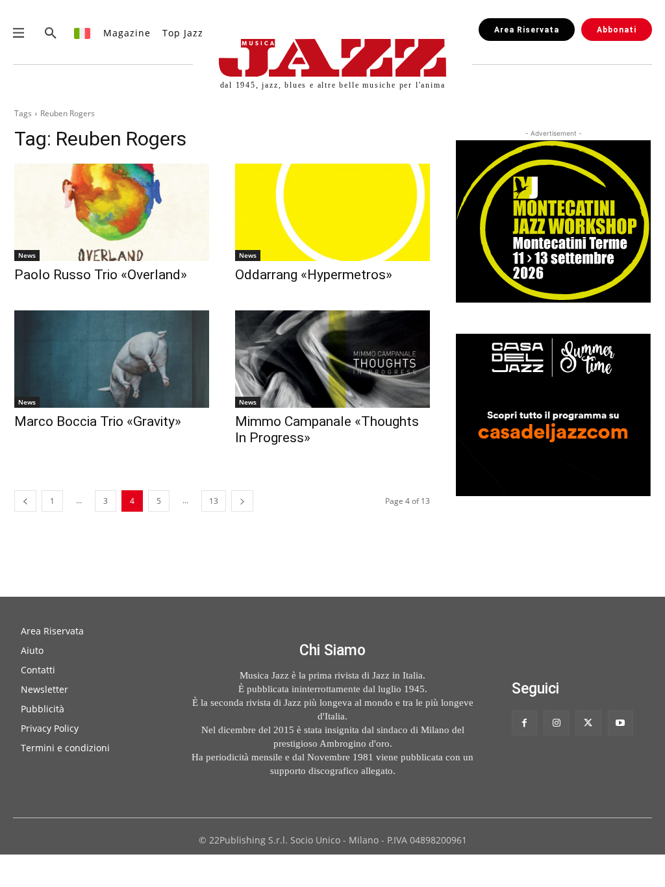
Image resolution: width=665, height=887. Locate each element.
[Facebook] (524, 723)
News (27, 255)
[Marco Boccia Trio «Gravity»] (111, 359)
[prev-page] (25, 501)
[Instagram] (556, 723)
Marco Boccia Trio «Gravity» (97, 421)
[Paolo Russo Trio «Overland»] (111, 212)
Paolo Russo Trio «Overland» (100, 274)
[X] (588, 723)
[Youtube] (620, 723)
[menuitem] (82, 32)
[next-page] (242, 501)
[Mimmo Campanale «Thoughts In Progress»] (332, 359)
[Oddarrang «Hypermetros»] (332, 212)
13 (213, 500)
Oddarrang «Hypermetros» (313, 274)
